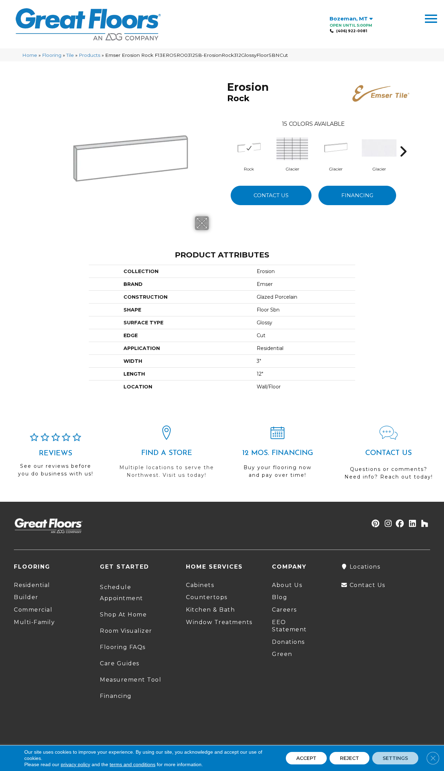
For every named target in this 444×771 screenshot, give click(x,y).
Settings (395, 758)
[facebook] (399, 524)
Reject (349, 758)
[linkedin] (411, 524)
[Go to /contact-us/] (388, 456)
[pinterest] (374, 524)
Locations (364, 566)
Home (29, 55)
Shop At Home (123, 614)
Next (403, 141)
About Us (287, 585)
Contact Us (271, 195)
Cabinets (200, 585)
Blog (279, 597)
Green (282, 654)
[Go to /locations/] (166, 455)
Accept (306, 758)
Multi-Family (34, 622)
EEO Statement (289, 626)
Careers (284, 609)
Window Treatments (219, 622)
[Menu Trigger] (431, 18)
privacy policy (75, 764)
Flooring (51, 55)
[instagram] (387, 524)
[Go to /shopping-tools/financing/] (277, 455)
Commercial (33, 609)
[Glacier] (292, 148)
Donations (288, 642)
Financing (357, 195)
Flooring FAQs (123, 647)
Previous (224, 141)
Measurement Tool (130, 679)
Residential (32, 585)
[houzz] (423, 524)
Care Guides (119, 663)
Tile (70, 55)
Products (89, 55)
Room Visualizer (126, 631)
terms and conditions (132, 764)
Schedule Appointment (121, 593)
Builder (26, 597)
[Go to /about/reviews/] (55, 457)
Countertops (207, 597)
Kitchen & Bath (210, 609)
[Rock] (249, 148)
